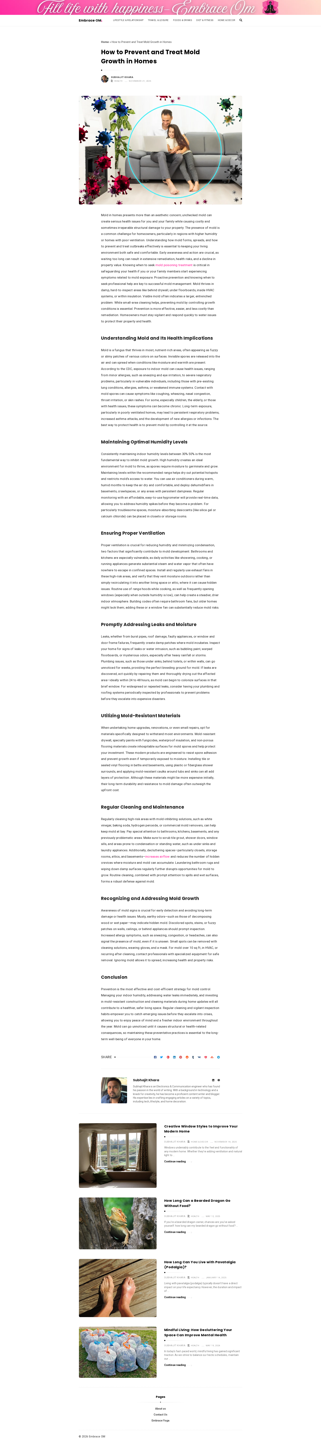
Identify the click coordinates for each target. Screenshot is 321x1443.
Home (105, 42)
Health (118, 81)
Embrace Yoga (160, 1420)
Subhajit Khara (122, 77)
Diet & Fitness (204, 20)
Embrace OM (90, 20)
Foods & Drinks (182, 20)
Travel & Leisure (158, 20)
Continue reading (175, 1161)
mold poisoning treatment (174, 265)
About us (160, 1408)
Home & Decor (226, 20)
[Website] (219, 1080)
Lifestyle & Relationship (128, 20)
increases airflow (157, 856)
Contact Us (160, 1414)
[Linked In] (213, 1080)
